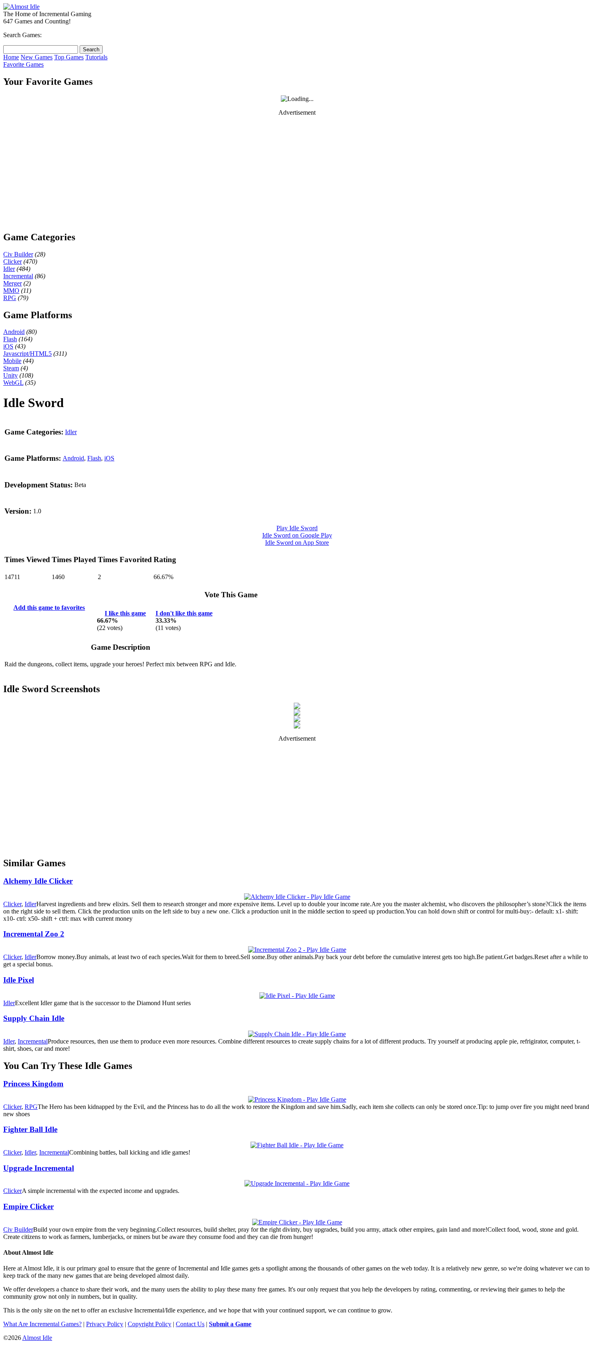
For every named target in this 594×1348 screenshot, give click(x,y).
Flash (10, 339)
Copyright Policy (149, 1324)
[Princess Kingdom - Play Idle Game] (297, 1099)
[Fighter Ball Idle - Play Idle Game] (297, 1145)
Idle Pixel (18, 980)
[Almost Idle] (21, 6)
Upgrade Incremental (38, 1168)
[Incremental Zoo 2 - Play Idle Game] (297, 949)
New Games (37, 57)
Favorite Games (23, 64)
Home (11, 57)
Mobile (12, 360)
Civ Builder (18, 254)
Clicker (12, 261)
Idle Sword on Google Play (297, 535)
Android (14, 331)
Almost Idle (37, 1337)
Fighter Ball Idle (30, 1129)
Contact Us (190, 1324)
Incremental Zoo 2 (33, 934)
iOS (8, 346)
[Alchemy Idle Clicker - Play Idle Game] (297, 896)
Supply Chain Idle (33, 1018)
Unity (10, 375)
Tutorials (96, 57)
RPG (9, 297)
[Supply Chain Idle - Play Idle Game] (297, 1034)
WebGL (13, 382)
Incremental (18, 276)
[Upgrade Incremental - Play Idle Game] (297, 1183)
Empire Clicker (28, 1206)
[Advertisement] (297, 173)
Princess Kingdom (33, 1083)
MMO (11, 290)
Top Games (69, 57)
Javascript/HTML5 (27, 353)
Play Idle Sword (297, 528)
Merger (12, 283)
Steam (11, 368)
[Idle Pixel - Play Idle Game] (297, 995)
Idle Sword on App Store (297, 542)
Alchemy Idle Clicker (38, 881)
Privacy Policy (104, 1324)
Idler (9, 268)
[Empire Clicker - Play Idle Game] (297, 1222)
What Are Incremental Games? (42, 1324)
